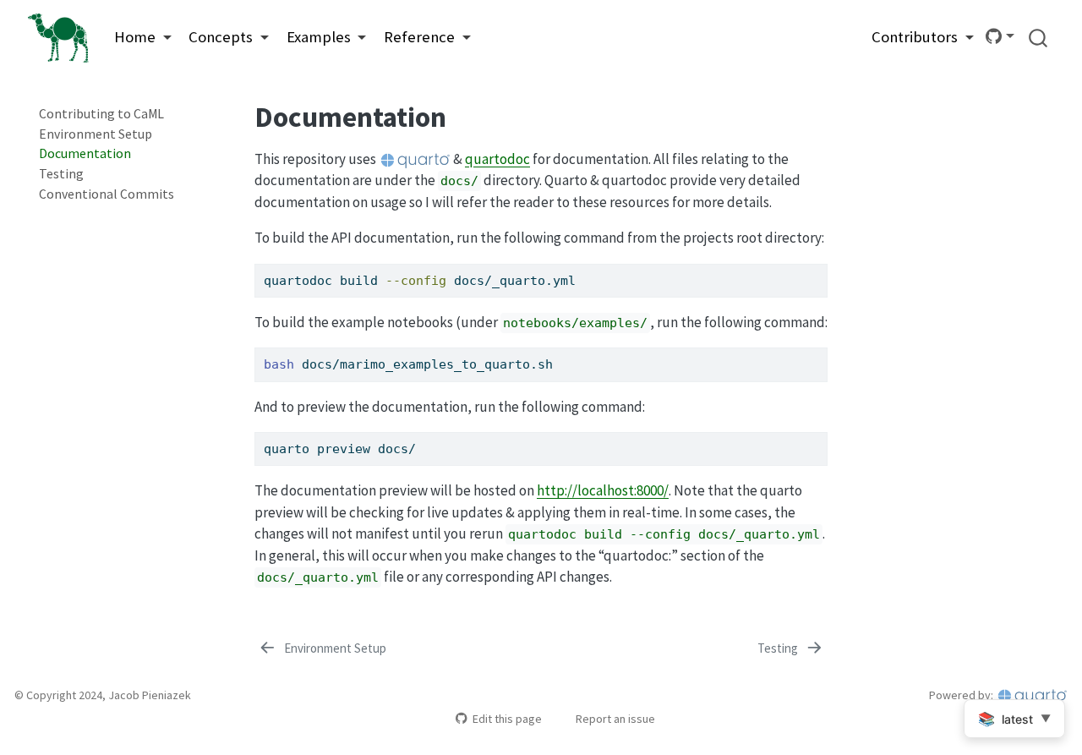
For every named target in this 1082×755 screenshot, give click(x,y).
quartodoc (497, 159)
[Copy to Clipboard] (817, 270)
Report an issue (615, 718)
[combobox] (1039, 37)
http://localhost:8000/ (603, 490)
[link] (143, 38)
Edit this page (507, 718)
